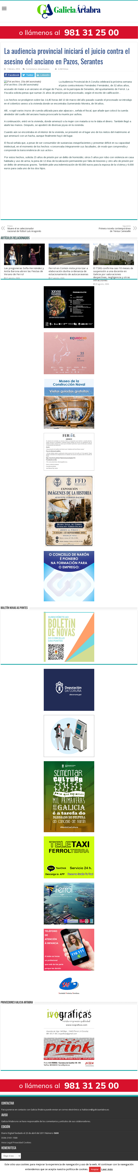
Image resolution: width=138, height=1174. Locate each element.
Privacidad (18, 1142)
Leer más (107, 1169)
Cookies (27, 1142)
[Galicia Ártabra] (69, 11)
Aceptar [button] (95, 1169)
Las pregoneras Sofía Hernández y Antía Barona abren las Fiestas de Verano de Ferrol (24, 271)
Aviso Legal (6, 1142)
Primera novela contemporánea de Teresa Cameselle (115, 229)
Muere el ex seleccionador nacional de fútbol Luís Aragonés (24, 229)
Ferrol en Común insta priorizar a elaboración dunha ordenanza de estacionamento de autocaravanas (68, 271)
